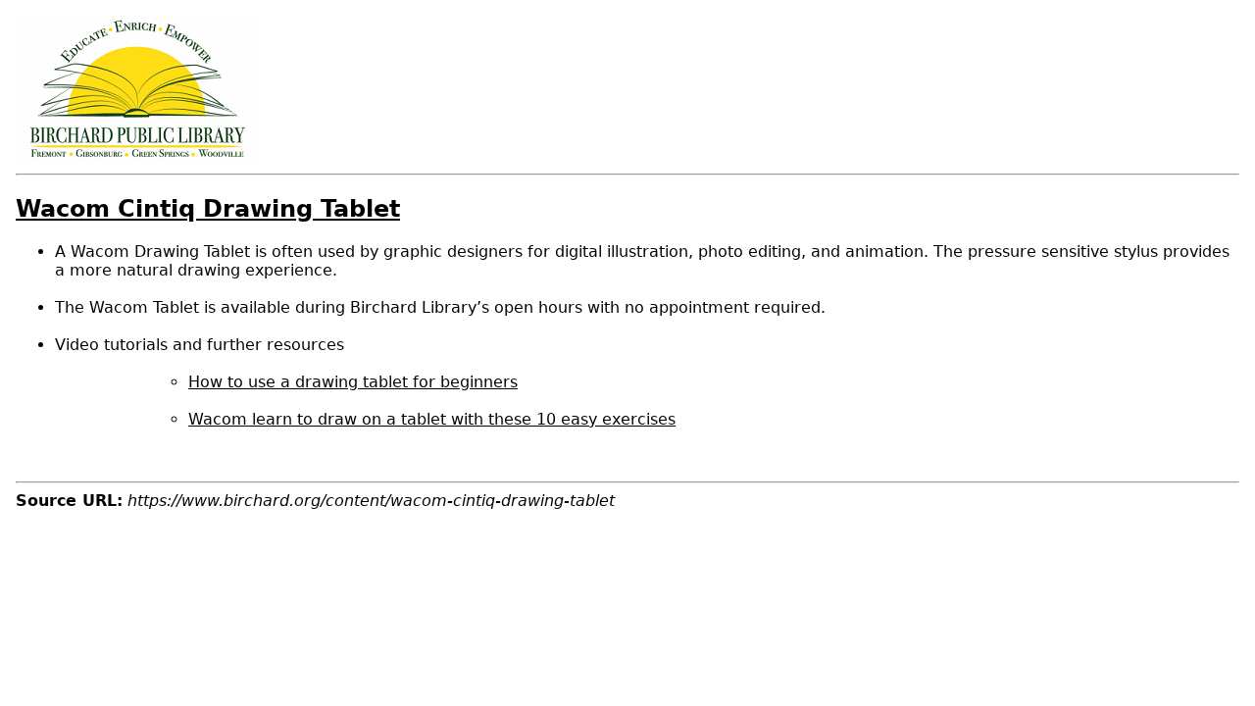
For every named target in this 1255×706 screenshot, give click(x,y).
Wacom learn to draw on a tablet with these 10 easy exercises (432, 419)
